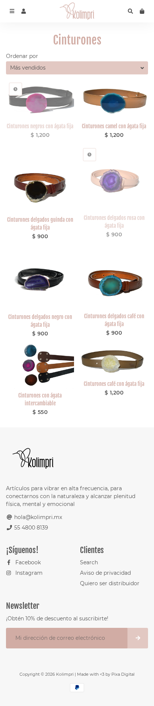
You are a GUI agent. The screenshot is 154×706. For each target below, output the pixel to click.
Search (89, 562)
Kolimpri (65, 674)
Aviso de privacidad (105, 573)
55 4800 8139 (30, 527)
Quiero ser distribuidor (109, 583)
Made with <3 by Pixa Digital (106, 674)
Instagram (28, 573)
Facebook (27, 562)
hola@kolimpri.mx (37, 517)
